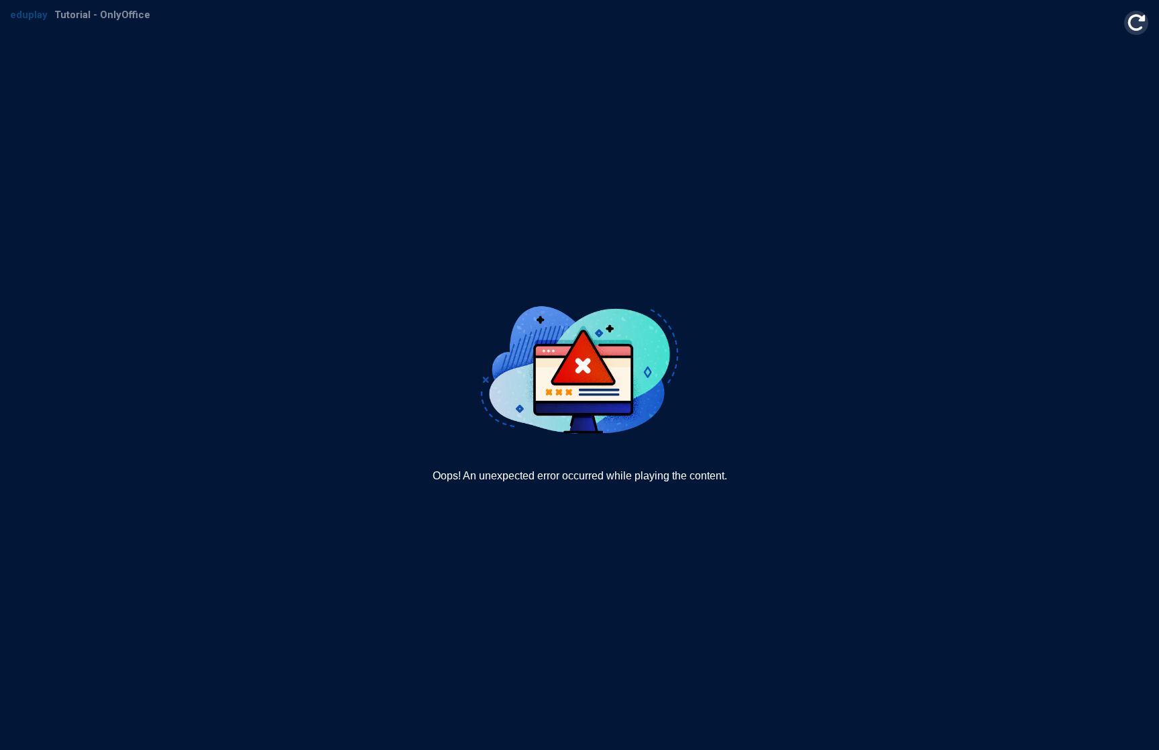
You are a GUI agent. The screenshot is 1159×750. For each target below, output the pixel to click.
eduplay (29, 15)
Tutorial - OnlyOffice (102, 15)
